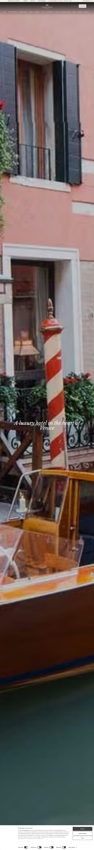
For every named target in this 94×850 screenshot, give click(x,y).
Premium (25, 1)
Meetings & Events (65, 11)
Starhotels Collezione (13, 1)
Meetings (32, 1)
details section (65, 841)
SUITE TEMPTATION (12, 11)
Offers (43, 11)
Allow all (82, 828)
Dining (31, 11)
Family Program (42, 1)
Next (90, 425)
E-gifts (57, 11)
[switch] (39, 847)
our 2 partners (25, 830)
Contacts (86, 11)
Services (37, 11)
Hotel (4, 11)
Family (74, 11)
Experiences (50, 11)
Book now (82, 6)
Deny (82, 838)
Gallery (80, 11)
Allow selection (82, 833)
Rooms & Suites (23, 11)
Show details (72, 847)
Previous (3, 425)
